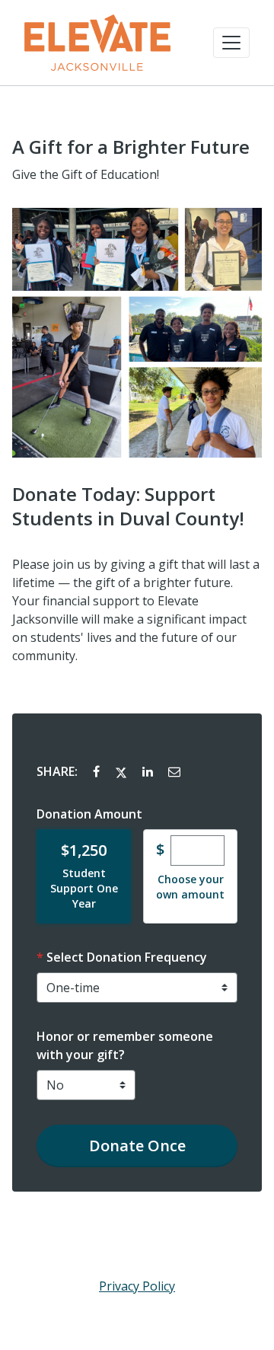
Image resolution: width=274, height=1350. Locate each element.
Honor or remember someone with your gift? (125, 1045)
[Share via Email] (174, 771)
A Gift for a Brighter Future (131, 147)
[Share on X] (122, 771)
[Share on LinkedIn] (149, 771)
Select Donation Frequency (126, 957)
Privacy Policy (137, 1286)
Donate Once (137, 1145)
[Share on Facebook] (98, 771)
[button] (231, 42)
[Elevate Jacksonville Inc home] (97, 42)
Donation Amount (89, 814)
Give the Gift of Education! (85, 174)
